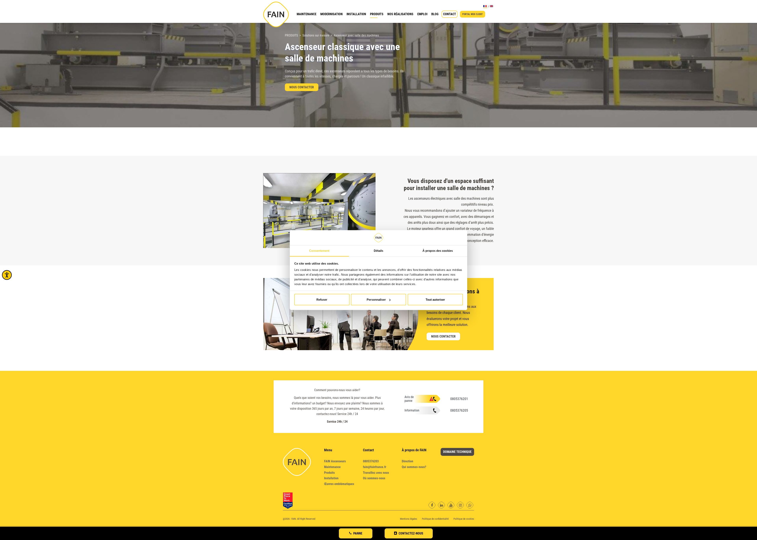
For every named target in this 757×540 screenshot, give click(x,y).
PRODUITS (376, 14)
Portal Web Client (472, 14)
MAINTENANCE (306, 14)
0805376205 (459, 410)
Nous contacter (301, 87)
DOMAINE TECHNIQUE (457, 452)
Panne (357, 533)
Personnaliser (376, 299)
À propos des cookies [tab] (437, 250)
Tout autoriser (435, 299)
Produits (329, 473)
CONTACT (449, 14)
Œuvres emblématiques (339, 484)
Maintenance (332, 467)
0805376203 (371, 461)
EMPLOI (422, 14)
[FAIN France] (276, 14)
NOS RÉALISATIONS (400, 14)
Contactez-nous (411, 533)
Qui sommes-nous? (414, 467)
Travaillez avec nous (376, 473)
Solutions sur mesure (315, 35)
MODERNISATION (331, 14)
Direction (407, 461)
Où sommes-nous (374, 478)
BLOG (434, 14)
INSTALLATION (356, 14)
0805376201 (459, 399)
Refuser (321, 299)
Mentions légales (408, 518)
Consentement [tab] (319, 250)
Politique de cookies (463, 518)
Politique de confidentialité (435, 518)
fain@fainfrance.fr (374, 467)
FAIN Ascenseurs (335, 461)
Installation (331, 478)
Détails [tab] (378, 250)
